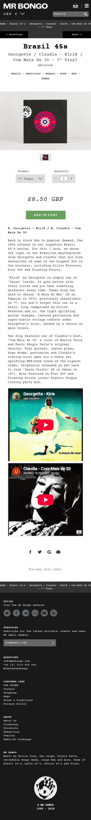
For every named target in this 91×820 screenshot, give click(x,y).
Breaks (50, 74)
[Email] (58, 551)
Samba (45, 78)
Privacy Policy (15, 704)
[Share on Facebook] (30, 551)
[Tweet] (39, 551)
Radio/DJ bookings (17, 739)
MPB (74, 74)
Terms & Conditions (18, 700)
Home (3, 24)
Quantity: (61, 171)
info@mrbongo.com (17, 661)
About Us (10, 721)
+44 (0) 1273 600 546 (20, 665)
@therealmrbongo (16, 668)
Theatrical (12, 732)
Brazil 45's (17, 24)
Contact (9, 689)
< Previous (14, 34)
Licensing (11, 724)
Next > (77, 34)
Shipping (10, 693)
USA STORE (11, 685)
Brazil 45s (45, 47)
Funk (63, 74)
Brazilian (33, 74)
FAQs (7, 696)
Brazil (16, 74)
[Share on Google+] (49, 551)
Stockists (11, 728)
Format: (23, 171)
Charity (9, 735)
